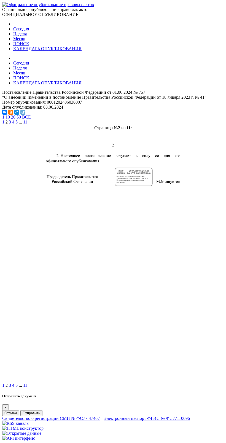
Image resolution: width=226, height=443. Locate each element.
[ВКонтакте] (4, 112)
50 (19, 117)
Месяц (19, 38)
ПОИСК (21, 43)
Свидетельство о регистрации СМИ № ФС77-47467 (51, 418)
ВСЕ (26, 117)
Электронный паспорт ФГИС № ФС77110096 (147, 418)
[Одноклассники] (10, 112)
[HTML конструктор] (23, 428)
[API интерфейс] (18, 438)
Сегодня (21, 28)
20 (13, 117)
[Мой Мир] (16, 112)
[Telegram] (22, 112)
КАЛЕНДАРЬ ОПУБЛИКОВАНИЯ (47, 48)
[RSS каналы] (15, 423)
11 (25, 122)
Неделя (20, 33)
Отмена (10, 413)
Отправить (31, 413)
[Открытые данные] (21, 433)
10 (8, 117)
